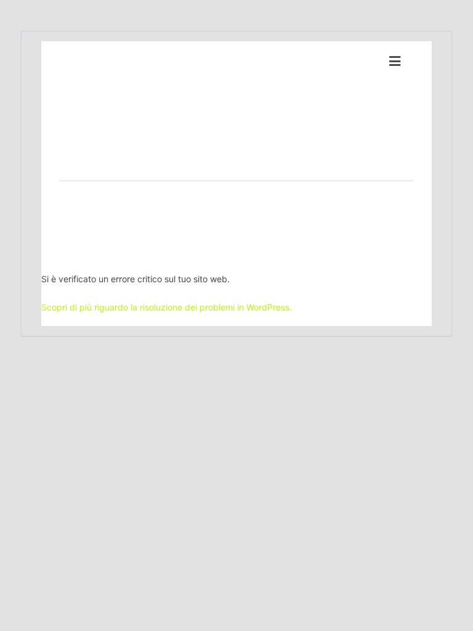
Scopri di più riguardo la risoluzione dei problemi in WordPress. (166, 307)
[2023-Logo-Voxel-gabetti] (89, 53)
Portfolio (197, 215)
